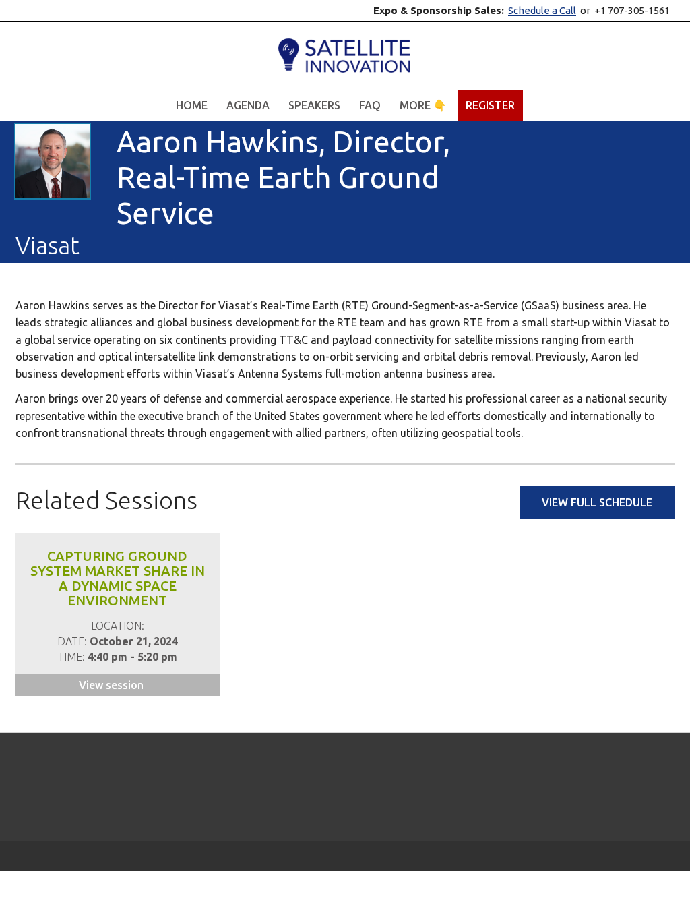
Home (192, 105)
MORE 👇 (423, 105)
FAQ (370, 105)
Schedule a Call (542, 10)
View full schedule (597, 502)
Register (490, 105)
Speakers (314, 105)
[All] (617, 191)
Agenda (248, 105)
